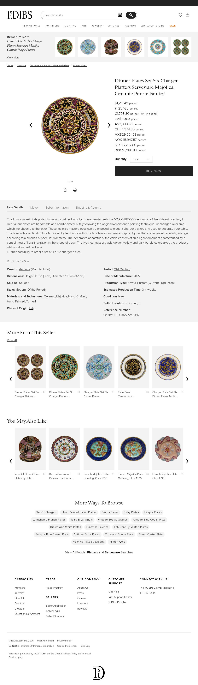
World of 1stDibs (152, 25)
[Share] (65, 190)
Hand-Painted (16, 301)
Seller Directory (55, 616)
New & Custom (137, 283)
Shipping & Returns (88, 207)
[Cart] (187, 15)
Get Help (113, 591)
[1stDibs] (19, 15)
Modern (20, 289)
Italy (31, 308)
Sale (173, 25)
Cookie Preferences (67, 645)
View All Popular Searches (99, 552)
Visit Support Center (120, 597)
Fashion (130, 25)
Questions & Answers (27, 614)
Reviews (82, 608)
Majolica (61, 296)
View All (12, 340)
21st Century (122, 269)
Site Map (85, 645)
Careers (81, 598)
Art (84, 25)
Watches (113, 25)
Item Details (15, 207)
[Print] (75, 190)
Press (80, 593)
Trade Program (54, 587)
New (121, 296)
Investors (82, 603)
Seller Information (57, 207)
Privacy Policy (64, 640)
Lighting (70, 25)
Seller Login (53, 611)
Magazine (157, 587)
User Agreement (45, 640)
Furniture (52, 25)
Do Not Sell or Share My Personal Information (31, 645)
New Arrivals (31, 25)
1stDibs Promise (117, 602)
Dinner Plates (80, 65)
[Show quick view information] (43, 392)
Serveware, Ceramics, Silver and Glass (49, 65)
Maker (34, 207)
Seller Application (56, 605)
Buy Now (153, 171)
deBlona (24, 269)
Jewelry (97, 25)
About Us (82, 587)
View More (13, 57)
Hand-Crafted (77, 296)
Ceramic (49, 296)
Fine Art (19, 598)
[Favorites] (180, 15)
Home (10, 65)
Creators (19, 608)
